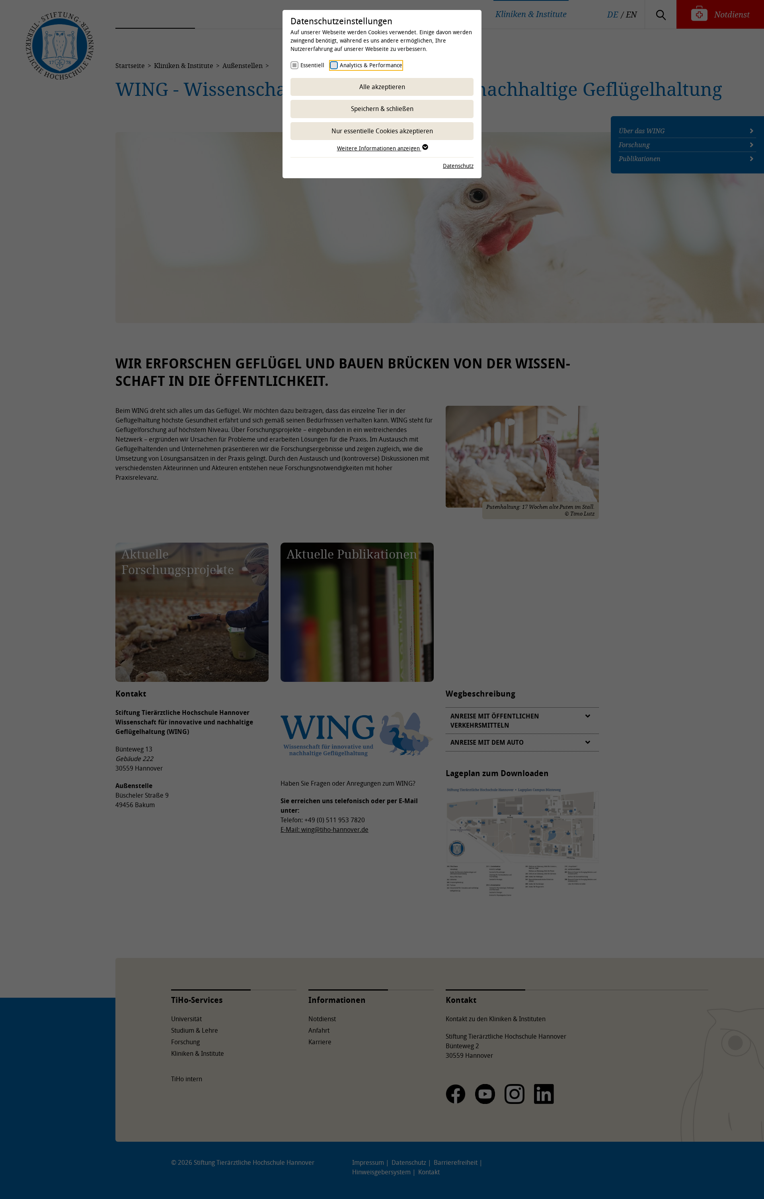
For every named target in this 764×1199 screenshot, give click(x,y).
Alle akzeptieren (382, 86)
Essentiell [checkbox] (312, 65)
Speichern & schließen (382, 108)
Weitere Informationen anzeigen (379, 148)
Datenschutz (458, 165)
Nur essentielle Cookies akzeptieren (382, 131)
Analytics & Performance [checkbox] (371, 65)
